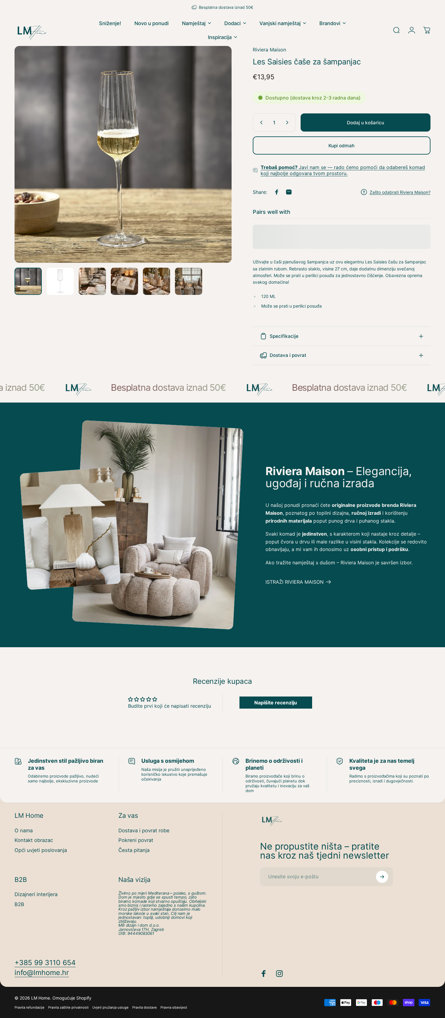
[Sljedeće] (215, 165)
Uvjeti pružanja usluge (110, 1007)
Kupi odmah (341, 145)
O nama (24, 830)
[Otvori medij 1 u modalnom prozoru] (123, 154)
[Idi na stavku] (28, 281)
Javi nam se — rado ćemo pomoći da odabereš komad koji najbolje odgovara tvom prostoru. (343, 170)
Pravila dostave (144, 1007)
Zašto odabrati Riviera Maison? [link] (400, 192)
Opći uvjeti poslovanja (41, 850)
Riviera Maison (269, 50)
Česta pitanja (134, 850)
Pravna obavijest (173, 1007)
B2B (19, 904)
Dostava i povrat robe (144, 830)
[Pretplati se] (382, 877)
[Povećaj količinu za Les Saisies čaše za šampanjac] (288, 122)
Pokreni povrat (135, 840)
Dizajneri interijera (36, 894)
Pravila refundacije (29, 1007)
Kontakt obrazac (34, 840)
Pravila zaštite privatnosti (68, 1007)
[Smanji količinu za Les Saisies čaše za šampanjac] (260, 122)
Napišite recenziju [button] (275, 703)
